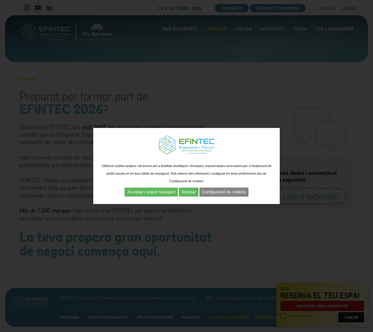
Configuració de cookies (224, 192)
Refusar (189, 192)
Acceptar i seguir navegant (151, 192)
